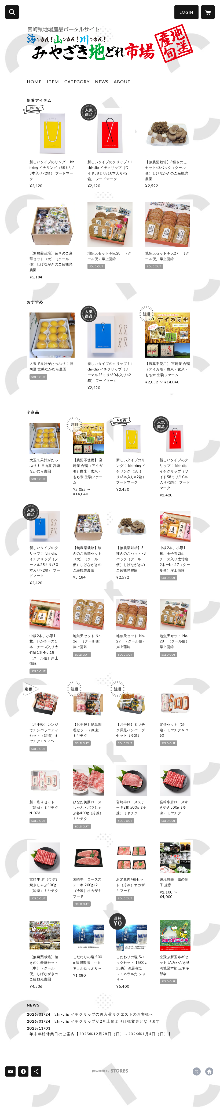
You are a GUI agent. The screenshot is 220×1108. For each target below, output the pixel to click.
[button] (186, 12)
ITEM (53, 81)
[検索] (12, 12)
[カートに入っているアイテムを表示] (208, 12)
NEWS (101, 81)
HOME (34, 81)
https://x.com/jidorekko (197, 1071)
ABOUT (122, 81)
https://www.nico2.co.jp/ (209, 1071)
